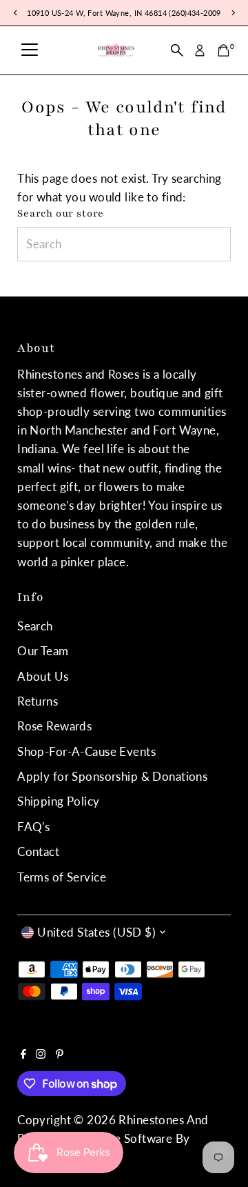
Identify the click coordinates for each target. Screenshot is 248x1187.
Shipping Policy (58, 801)
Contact (38, 851)
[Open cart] (223, 50)
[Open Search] (177, 50)
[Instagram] (40, 1054)
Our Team (42, 651)
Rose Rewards (54, 726)
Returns (37, 701)
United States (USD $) (96, 932)
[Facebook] (23, 1054)
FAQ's (33, 826)
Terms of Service (61, 877)
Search (35, 626)
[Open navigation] (29, 50)
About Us (42, 676)
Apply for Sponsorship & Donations (112, 776)
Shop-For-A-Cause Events (86, 751)
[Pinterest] (59, 1054)
